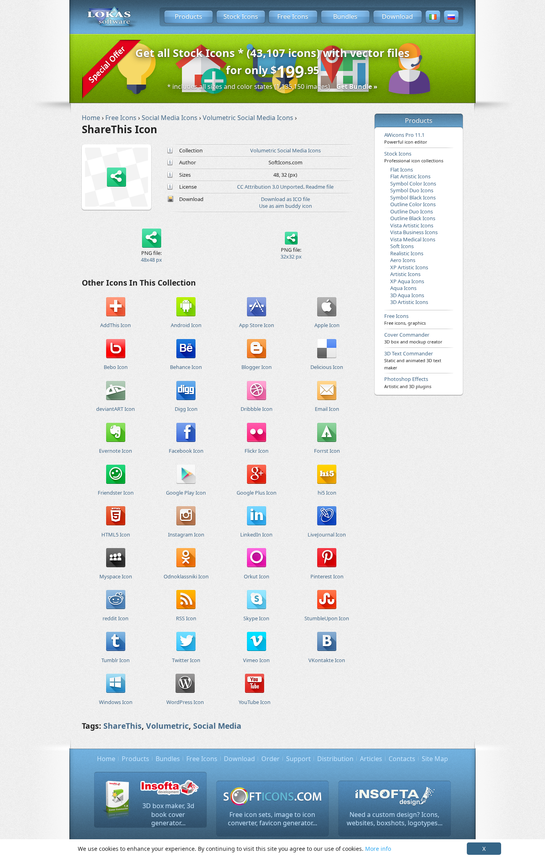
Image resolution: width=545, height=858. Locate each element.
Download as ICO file (285, 199)
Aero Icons (402, 260)
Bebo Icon (116, 367)
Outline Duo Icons (411, 211)
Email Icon (327, 408)
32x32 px (291, 256)
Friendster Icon (116, 492)
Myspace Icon (115, 576)
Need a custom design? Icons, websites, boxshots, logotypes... (394, 819)
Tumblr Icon (115, 660)
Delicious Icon (326, 367)
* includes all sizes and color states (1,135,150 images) (272, 86)
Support (298, 758)
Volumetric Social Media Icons (285, 150)
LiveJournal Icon (327, 534)
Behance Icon (186, 367)
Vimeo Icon (256, 660)
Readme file (320, 186)
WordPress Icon (185, 702)
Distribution (335, 758)
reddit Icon (115, 618)
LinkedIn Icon (256, 534)
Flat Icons (401, 169)
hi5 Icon (327, 492)
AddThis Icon (115, 325)
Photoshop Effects (407, 382)
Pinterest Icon (327, 576)
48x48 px (151, 259)
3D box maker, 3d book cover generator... (168, 814)
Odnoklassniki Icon (186, 576)
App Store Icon (256, 325)
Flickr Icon (257, 450)
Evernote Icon (115, 450)
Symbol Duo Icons (411, 190)
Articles (371, 758)
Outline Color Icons (413, 204)
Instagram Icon (186, 534)
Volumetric (167, 725)
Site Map (435, 758)
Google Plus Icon (256, 492)
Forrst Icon (327, 450)
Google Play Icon (186, 492)
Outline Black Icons (412, 218)
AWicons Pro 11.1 (405, 138)
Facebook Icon (186, 450)
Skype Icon (256, 618)
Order (270, 758)
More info (378, 848)
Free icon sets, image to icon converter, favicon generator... (272, 819)
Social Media (217, 725)
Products (188, 16)
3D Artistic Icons (409, 302)
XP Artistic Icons (409, 267)
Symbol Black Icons (413, 197)
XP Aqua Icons (407, 281)
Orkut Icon (256, 576)
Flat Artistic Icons (410, 176)
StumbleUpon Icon (326, 618)
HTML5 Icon (115, 534)
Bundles (345, 16)
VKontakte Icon (326, 660)
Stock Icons (240, 16)
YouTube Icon (255, 702)
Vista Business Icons (414, 232)
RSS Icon (186, 618)
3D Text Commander (412, 360)
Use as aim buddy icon (285, 205)
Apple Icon (327, 325)
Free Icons (292, 16)
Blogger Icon (256, 367)
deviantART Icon (115, 408)
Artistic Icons (405, 274)
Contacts (402, 758)
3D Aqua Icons (407, 295)
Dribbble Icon (256, 408)
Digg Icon (186, 408)
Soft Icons (402, 246)
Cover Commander (413, 338)
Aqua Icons (403, 288)
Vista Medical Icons (412, 239)
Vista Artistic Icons (411, 225)
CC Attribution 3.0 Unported (270, 186)
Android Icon (186, 325)
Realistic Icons (406, 253)
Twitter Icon (186, 660)
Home (106, 758)
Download (397, 16)
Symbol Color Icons (413, 183)
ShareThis (122, 725)
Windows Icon (115, 702)
